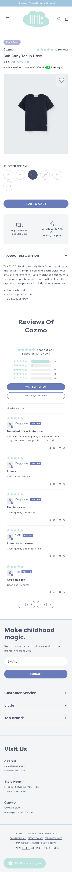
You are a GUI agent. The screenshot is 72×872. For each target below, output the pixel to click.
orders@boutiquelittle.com (18, 812)
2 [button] (31, 604)
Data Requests (23, 843)
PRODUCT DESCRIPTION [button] (21, 256)
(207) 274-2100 (12, 808)
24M (8, 185)
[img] (15, 418)
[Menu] (7, 19)
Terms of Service (53, 838)
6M (21, 174)
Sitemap (52, 843)
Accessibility (19, 833)
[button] (59, 19)
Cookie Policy (39, 843)
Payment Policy (18, 838)
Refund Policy (52, 833)
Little (26, 848)
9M (33, 174)
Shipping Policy (35, 833)
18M (57, 174)
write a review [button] (35, 387)
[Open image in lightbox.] (36, 114)
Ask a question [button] (36, 395)
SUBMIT (36, 674)
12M (45, 174)
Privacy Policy (35, 838)
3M (8, 174)
